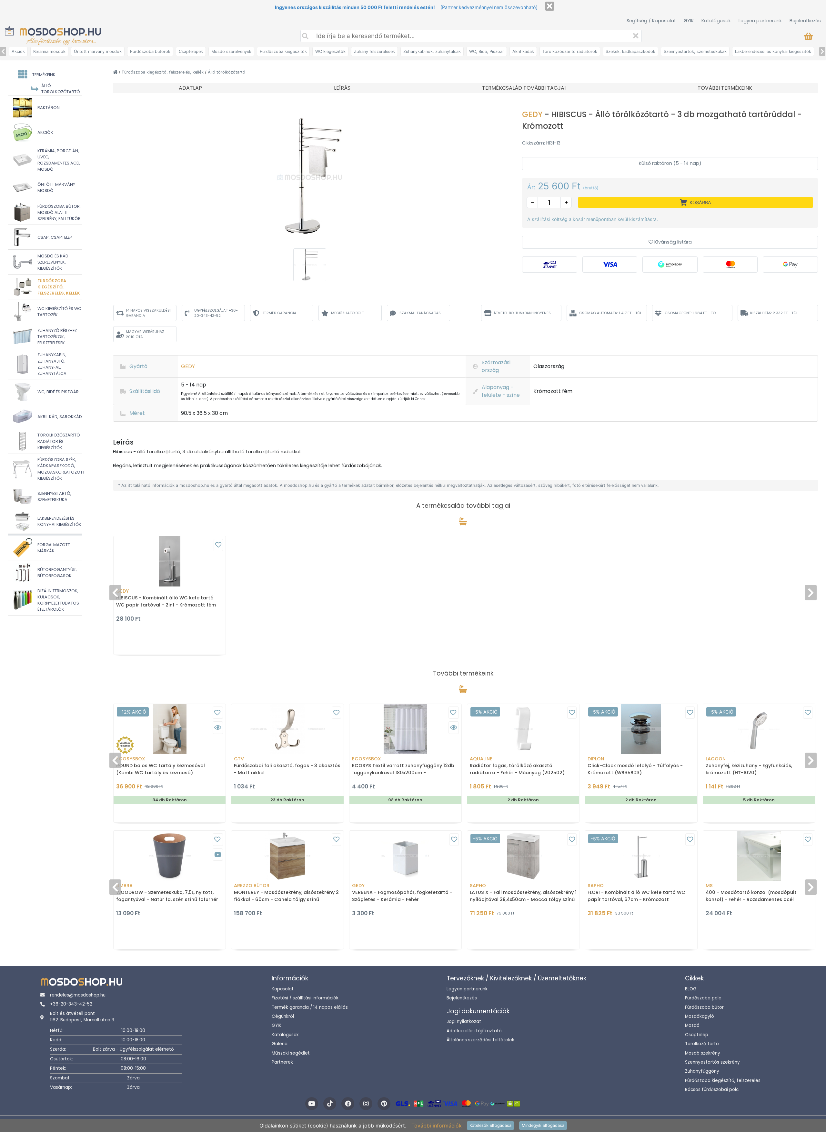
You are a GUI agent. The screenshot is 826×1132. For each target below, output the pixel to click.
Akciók (18, 51)
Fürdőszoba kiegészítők (283, 51)
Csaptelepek (191, 51)
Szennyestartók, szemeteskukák (695, 51)
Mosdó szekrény (702, 1053)
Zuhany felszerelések (374, 51)
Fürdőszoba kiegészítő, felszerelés (723, 1080)
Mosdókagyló (699, 1016)
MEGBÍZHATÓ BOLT (347, 313)
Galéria (279, 1044)
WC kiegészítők (330, 51)
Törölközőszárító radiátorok (569, 51)
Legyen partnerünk (760, 20)
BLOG (691, 989)
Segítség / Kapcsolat (651, 20)
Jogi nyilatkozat (464, 1021)
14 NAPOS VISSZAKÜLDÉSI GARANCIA (148, 313)
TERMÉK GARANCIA (280, 313)
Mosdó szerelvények (231, 51)
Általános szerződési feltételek (480, 1040)
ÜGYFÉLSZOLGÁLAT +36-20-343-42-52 (216, 313)
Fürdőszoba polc (703, 998)
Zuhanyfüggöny (702, 1071)
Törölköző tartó (702, 1044)
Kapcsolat (283, 989)
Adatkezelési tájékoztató (474, 1031)
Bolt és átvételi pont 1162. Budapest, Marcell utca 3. (82, 1016)
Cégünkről (283, 1016)
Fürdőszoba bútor (704, 1007)
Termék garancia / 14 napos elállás (310, 1007)
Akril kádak (523, 51)
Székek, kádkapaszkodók (630, 51)
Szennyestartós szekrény (712, 1062)
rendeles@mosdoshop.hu (78, 995)
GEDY (533, 114)
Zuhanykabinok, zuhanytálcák (432, 51)
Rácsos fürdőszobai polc (712, 1090)
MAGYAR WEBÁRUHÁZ (145, 334)
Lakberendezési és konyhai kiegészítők (773, 51)
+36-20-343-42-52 (71, 1004)
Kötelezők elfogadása (490, 1125)
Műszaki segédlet (291, 1053)
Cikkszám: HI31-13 (541, 143)
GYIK (689, 20)
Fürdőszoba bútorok (150, 51)
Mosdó (692, 1025)
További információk (436, 1125)
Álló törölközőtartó (226, 72)
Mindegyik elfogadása (543, 1125)
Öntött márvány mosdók (98, 51)
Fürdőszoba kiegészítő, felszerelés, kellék (163, 72)
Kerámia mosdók (49, 51)
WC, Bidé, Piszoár (486, 51)
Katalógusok (716, 20)
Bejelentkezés (805, 20)
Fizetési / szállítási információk (305, 998)
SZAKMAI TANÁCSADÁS (420, 313)
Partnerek (282, 1062)
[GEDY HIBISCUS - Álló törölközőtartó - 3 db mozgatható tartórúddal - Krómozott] (310, 177)
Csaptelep (696, 1035)
